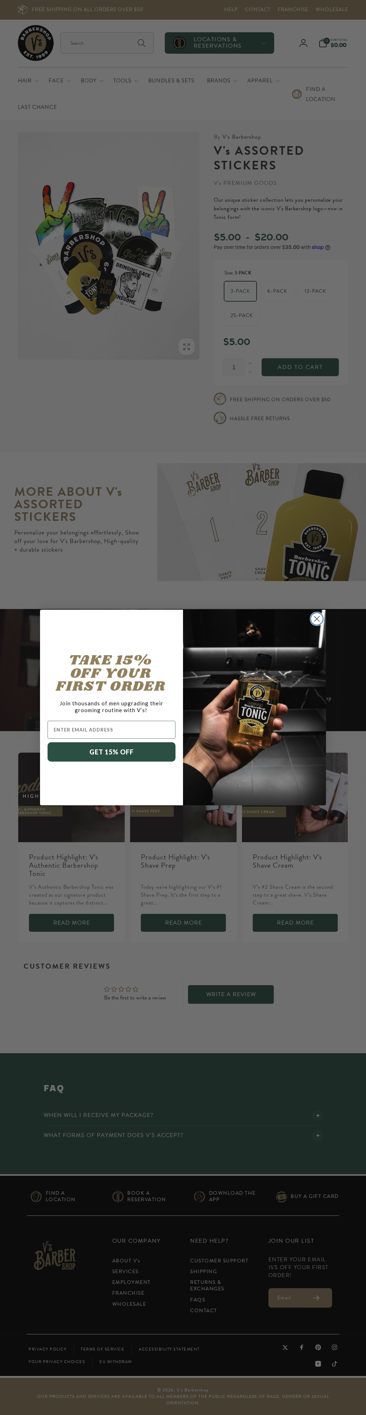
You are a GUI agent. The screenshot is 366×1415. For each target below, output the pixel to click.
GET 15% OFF (111, 752)
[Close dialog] (317, 619)
